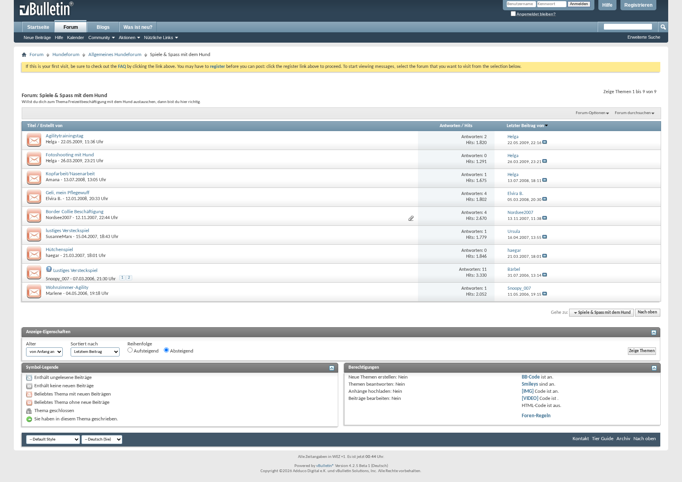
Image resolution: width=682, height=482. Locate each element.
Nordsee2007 (58, 218)
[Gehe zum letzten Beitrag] (544, 143)
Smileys (530, 384)
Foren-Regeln (536, 415)
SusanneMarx (59, 236)
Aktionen (127, 37)
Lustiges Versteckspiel (75, 270)
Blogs (103, 27)
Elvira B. (54, 199)
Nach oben (647, 313)
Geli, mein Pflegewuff (68, 192)
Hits (468, 126)
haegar (52, 255)
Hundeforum (65, 54)
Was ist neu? (138, 27)
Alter (31, 344)
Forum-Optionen (590, 113)
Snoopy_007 (57, 279)
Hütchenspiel (59, 249)
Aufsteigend (146, 351)
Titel (31, 126)
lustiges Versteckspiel (67, 230)
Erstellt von (51, 126)
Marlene (54, 293)
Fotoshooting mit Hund (70, 155)
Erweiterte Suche (644, 37)
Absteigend (181, 351)
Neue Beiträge (37, 37)
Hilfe (607, 5)
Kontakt (581, 438)
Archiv (623, 438)
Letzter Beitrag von (525, 126)
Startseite (38, 27)
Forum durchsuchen (633, 113)
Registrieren (638, 5)
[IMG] (528, 391)
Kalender (75, 37)
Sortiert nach (84, 344)
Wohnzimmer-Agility (67, 287)
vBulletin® (325, 466)
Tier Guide (602, 438)
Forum (71, 27)
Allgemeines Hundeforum (114, 54)
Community (99, 37)
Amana (53, 180)
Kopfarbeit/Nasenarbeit (70, 173)
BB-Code (531, 377)
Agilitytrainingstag (64, 136)
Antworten (450, 126)
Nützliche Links (158, 37)
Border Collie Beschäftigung (74, 211)
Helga (51, 142)
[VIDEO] (530, 398)
